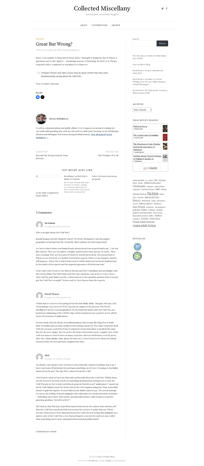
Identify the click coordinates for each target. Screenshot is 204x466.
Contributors (99, 25)
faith (157, 189)
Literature (161, 200)
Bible (156, 180)
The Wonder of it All (108, 155)
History (137, 200)
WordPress (93, 461)
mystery (157, 203)
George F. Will (139, 137)
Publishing (151, 210)
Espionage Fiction (147, 189)
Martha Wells (139, 128)
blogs (135, 183)
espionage (136, 189)
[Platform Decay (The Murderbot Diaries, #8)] (165, 128)
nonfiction (150, 207)
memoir (135, 203)
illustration (146, 200)
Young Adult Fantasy (144, 221)
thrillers (158, 215)
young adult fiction (144, 225)
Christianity (139, 185)
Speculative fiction (140, 215)
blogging (162, 180)
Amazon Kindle (138, 180)
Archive (115, 25)
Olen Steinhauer (160, 207)
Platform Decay (140, 126)
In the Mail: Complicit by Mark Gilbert (47, 194)
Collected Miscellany (102, 8)
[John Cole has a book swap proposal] (106, 178)
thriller (151, 215)
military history (146, 203)
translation (136, 219)
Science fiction (157, 213)
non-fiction (139, 206)
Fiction (152, 193)
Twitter (145, 218)
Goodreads (140, 197)
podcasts (136, 210)
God (134, 197)
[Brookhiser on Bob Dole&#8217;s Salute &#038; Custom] (78, 184)
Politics (144, 210)
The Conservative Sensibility (146, 135)
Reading (159, 210)
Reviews (40, 39)
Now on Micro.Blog (141, 64)
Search (136, 39)
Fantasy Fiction (139, 194)
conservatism (159, 186)
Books (140, 183)
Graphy (108, 461)
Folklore (161, 194)
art (146, 180)
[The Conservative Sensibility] (165, 137)
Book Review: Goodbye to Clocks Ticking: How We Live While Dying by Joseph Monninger (149, 81)
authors (150, 180)
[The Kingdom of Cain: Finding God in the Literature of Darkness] (165, 146)
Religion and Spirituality (142, 213)
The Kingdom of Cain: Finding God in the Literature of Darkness (146, 147)
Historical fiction (152, 197)
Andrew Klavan (139, 152)
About (83, 25)
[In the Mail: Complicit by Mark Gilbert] (49, 182)
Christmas (150, 186)
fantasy (164, 189)
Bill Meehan (138, 161)
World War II (155, 218)
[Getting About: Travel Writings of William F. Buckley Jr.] (165, 158)
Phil (47, 355)
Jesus (153, 200)
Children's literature (152, 183)
